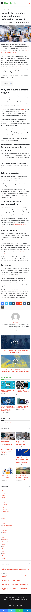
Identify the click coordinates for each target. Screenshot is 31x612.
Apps (3, 495)
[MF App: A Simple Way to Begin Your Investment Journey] (8, 470)
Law (3, 528)
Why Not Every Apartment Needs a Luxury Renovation (6, 443)
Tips (3, 551)
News (3, 534)
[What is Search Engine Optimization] (8, 385)
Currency (4, 504)
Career (3, 502)
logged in (9, 422)
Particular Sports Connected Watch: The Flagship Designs (22, 392)
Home (4, 9)
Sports (3, 544)
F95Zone (17, 599)
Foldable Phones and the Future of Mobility (22, 407)
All (2, 490)
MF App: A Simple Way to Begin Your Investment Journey (7, 477)
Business (4, 500)
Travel (3, 555)
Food (3, 516)
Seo (3, 537)
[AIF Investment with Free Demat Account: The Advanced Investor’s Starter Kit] (23, 452)
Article (3, 497)
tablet (22, 109)
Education (4, 509)
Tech (7, 9)
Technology (5, 548)
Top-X (3, 553)
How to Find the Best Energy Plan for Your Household (7, 451)
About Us (6, 599)
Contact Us (19, 602)
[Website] (14, 330)
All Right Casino (6, 493)
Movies (4, 532)
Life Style (4, 530)
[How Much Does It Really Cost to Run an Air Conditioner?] (23, 436)
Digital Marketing (6, 507)
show (10, 83)
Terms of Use (24, 599)
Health (3, 523)
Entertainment (5, 511)
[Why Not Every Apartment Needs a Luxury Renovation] (8, 436)
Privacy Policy (12, 602)
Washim (15, 322)
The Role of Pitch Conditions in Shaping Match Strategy (22, 477)
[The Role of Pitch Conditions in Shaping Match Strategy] (23, 470)
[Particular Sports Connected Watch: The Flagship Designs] (23, 385)
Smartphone (5, 539)
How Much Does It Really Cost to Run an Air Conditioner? (22, 443)
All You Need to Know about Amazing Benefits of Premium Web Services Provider (8, 408)
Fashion (4, 514)
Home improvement (7, 525)
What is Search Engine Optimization (7, 391)
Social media (5, 541)
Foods (3, 518)
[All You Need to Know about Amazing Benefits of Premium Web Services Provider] (8, 401)
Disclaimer (12, 599)
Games (3, 521)
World (3, 558)
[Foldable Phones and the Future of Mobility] (23, 401)
